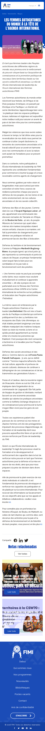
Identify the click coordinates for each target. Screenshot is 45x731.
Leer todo (12, 592)
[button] (32, 6)
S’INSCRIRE (21, 715)
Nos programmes (22, 674)
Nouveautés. (12, 14)
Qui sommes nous (22, 668)
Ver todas (22, 554)
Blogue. (20, 14)
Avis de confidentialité (22, 707)
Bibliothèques (22, 688)
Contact (22, 701)
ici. (10, 502)
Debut (22, 661)
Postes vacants (22, 694)
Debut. (4, 14)
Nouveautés (22, 681)
